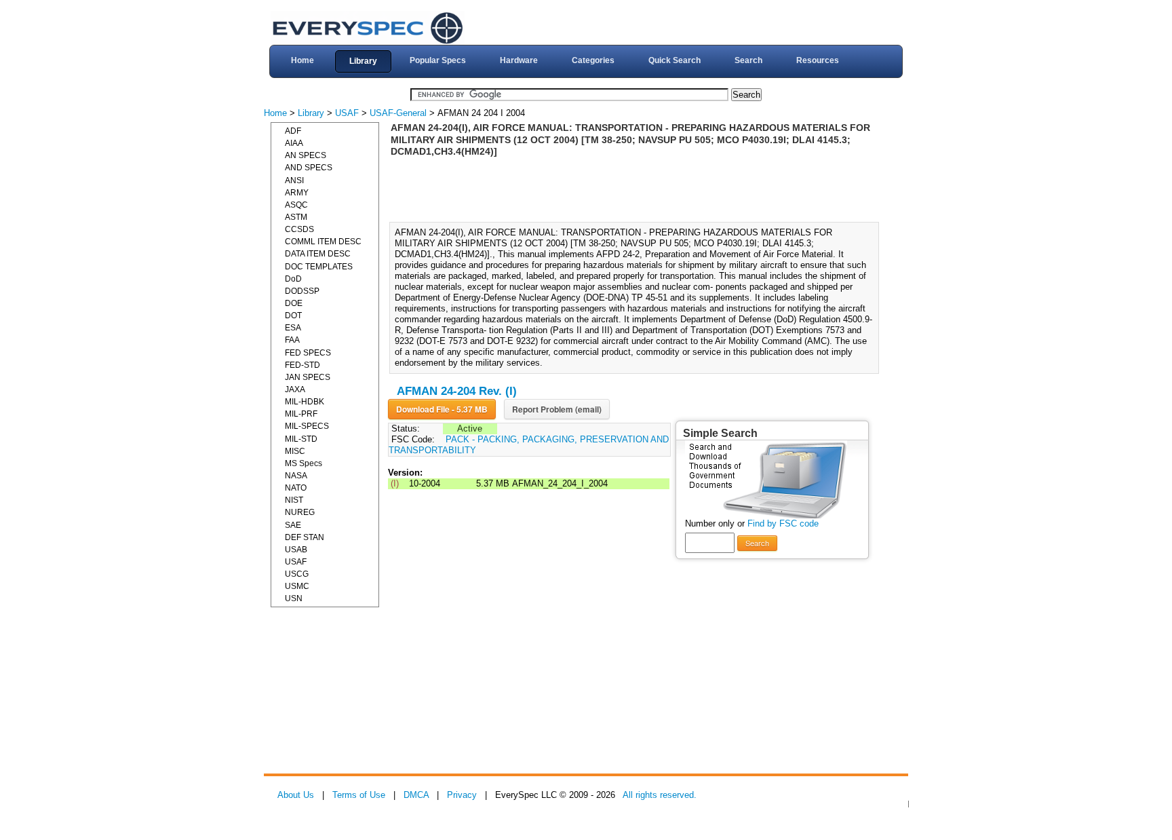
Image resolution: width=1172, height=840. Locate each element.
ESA (293, 327)
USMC (297, 586)
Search (748, 60)
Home (302, 60)
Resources (817, 60)
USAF (347, 113)
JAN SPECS (307, 377)
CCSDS (299, 229)
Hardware (519, 60)
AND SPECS (308, 167)
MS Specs (303, 463)
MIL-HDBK (304, 401)
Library (363, 61)
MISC (295, 451)
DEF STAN (304, 537)
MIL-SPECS (307, 426)
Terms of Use (358, 795)
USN (293, 598)
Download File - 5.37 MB (442, 409)
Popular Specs (438, 60)
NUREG (300, 512)
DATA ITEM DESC (318, 254)
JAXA (295, 389)
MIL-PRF (301, 414)
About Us (295, 795)
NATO (296, 488)
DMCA (416, 795)
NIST (294, 500)
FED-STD (302, 365)
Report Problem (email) (557, 409)
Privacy (462, 795)
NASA (296, 475)
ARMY (297, 192)
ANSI (294, 180)
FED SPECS (308, 353)
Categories (593, 60)
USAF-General (398, 113)
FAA (292, 340)
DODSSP (302, 291)
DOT (293, 315)
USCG (297, 574)
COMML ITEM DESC (323, 241)
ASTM (296, 217)
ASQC (296, 205)
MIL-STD (301, 439)
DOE (293, 303)
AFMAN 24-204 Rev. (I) (457, 391)
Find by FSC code (783, 523)
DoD (293, 279)
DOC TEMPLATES (319, 266)
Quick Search (674, 60)
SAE (293, 525)
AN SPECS (305, 155)
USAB (296, 549)
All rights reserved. (660, 795)
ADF (293, 131)
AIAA (294, 143)
